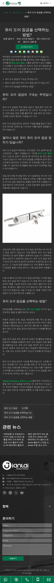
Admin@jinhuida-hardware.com (19, 478)
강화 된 (33, 41)
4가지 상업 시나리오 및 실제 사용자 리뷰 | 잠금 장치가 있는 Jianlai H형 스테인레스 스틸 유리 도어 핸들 (15, 436)
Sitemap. (28, 573)
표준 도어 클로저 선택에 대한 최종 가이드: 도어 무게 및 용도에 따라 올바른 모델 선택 (15, 442)
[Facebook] (5, 493)
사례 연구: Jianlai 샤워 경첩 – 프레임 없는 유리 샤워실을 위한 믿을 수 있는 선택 (39, 436)
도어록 (25, 408)
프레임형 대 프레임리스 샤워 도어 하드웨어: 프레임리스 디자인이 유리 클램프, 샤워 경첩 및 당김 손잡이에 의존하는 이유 (15, 434)
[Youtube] (22, 493)
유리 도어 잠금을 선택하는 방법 (18, 417)
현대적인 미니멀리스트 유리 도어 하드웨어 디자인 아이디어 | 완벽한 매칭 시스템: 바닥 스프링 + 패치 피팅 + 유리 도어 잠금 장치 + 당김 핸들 (39, 439)
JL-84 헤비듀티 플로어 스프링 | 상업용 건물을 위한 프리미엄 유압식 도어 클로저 (15, 445)
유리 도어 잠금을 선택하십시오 (18, 412)
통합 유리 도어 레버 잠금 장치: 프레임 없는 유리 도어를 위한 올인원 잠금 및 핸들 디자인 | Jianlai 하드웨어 (15, 439)
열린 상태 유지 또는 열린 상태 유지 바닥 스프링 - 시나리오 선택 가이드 (39, 434)
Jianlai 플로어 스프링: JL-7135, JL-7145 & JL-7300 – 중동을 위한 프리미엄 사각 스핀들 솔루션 (39, 442)
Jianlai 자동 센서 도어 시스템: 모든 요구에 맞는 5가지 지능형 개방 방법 (39, 445)
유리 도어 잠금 (10, 408)
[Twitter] (16, 493)
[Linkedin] (10, 493)
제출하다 (13, 558)
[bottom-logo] (15, 465)
